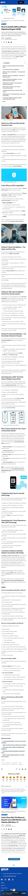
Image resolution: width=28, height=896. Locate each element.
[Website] (26, 786)
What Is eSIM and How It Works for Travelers (14, 745)
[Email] (9, 42)
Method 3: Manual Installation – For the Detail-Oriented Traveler (12, 80)
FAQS (4, 101)
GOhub (20, 762)
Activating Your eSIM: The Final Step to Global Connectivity (12, 83)
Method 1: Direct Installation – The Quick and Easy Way (14, 72)
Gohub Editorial (7, 786)
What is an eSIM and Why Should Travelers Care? (13, 66)
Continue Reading (14, 859)
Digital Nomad (8, 762)
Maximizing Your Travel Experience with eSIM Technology (14, 95)
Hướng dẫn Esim (4, 814)
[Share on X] (6, 42)
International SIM (14, 764)
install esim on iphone (5, 764)
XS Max (5, 195)
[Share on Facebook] (4, 42)
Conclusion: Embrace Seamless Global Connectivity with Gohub (12, 98)
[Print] (11, 42)
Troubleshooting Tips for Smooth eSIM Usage (12, 91)
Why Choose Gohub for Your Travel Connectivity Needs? (11, 87)
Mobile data (21, 764)
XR (10, 195)
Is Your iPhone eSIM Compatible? (11, 69)
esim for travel (14, 762)
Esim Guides (4, 24)
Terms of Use (9, 893)
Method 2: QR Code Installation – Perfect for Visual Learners (14, 76)
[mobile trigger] (26, 2)
